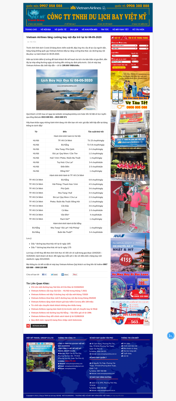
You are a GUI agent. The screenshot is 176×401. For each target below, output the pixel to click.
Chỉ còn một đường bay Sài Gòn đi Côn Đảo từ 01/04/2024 (57, 287)
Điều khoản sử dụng (130, 348)
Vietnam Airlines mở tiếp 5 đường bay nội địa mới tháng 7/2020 (59, 294)
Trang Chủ (31, 30)
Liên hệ (125, 356)
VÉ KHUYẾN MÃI (89, 30)
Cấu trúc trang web (129, 351)
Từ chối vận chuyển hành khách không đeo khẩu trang (56, 305)
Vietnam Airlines (39, 326)
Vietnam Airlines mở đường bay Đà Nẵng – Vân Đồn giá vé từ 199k (61, 313)
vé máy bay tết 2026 (117, 395)
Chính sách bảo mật (130, 346)
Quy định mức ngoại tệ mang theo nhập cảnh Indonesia (56, 320)
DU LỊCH (74, 30)
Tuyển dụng (127, 353)
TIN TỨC (105, 30)
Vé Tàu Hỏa (138, 30)
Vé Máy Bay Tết (120, 30)
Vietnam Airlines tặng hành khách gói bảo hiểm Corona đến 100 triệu (62, 302)
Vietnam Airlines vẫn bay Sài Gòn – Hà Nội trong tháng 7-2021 (59, 291)
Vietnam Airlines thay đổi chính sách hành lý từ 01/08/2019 (57, 316)
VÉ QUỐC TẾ (60, 30)
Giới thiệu (126, 343)
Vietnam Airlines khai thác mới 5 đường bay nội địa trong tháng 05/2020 (63, 298)
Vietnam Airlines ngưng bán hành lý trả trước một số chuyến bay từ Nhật (64, 309)
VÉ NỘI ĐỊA (46, 30)
